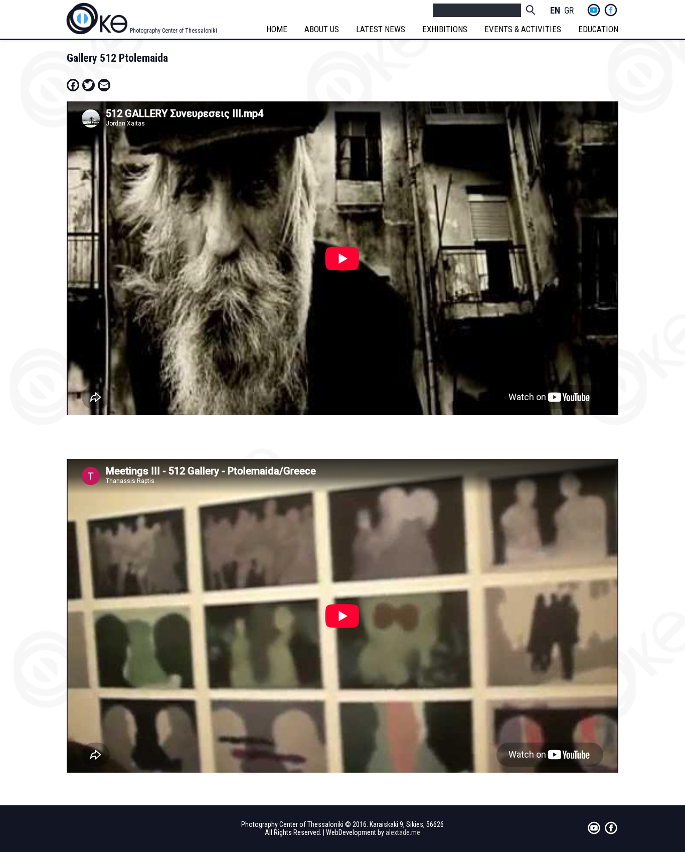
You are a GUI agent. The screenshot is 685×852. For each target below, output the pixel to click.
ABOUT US (321, 29)
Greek (569, 11)
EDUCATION (598, 29)
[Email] (104, 84)
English (555, 11)
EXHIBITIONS (444, 29)
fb (610, 10)
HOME (276, 29)
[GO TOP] (654, 801)
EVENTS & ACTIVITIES (522, 29)
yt (593, 10)
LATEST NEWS (380, 29)
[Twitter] (88, 84)
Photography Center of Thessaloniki (173, 30)
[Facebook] (73, 84)
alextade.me (403, 832)
